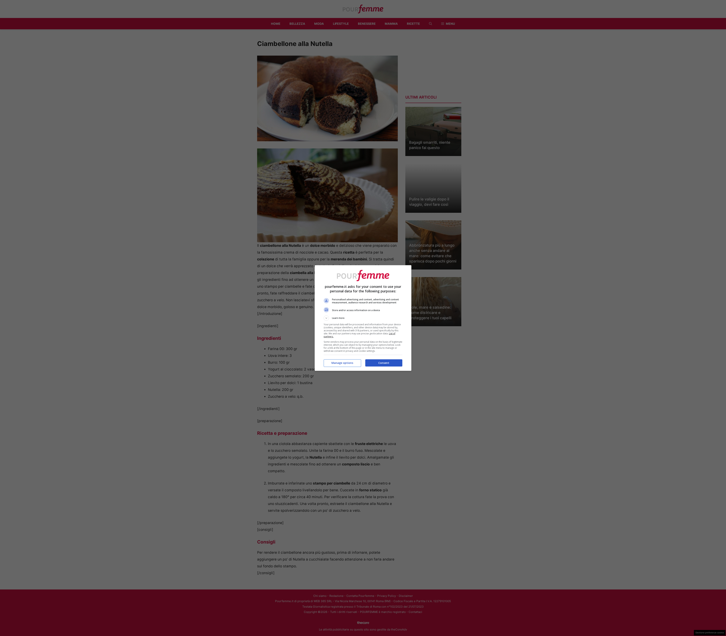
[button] (363, 318)
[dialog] (363, 318)
